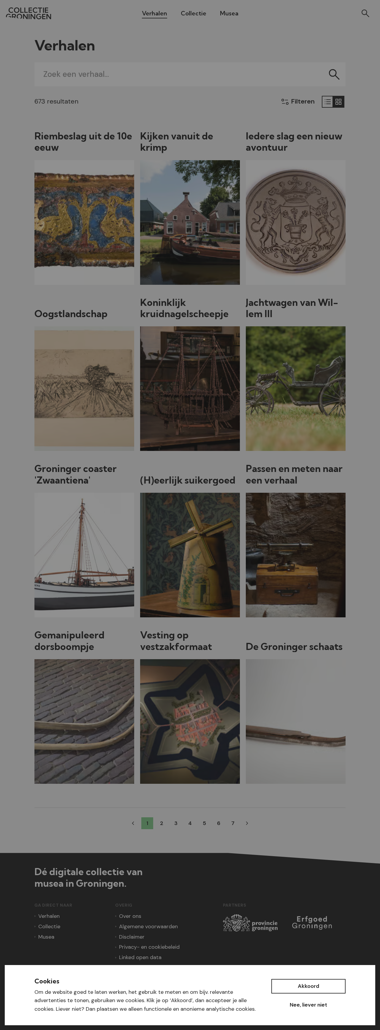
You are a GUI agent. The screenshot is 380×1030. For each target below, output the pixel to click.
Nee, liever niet (308, 1004)
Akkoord (308, 986)
